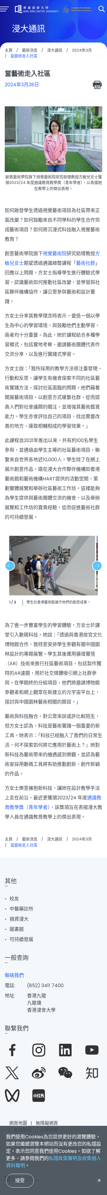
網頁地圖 (18, 1123)
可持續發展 (21, 939)
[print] (97, 85)
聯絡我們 (14, 975)
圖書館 (17, 929)
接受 (20, 1180)
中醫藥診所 (21, 908)
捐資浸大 (19, 919)
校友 (14, 898)
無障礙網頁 (47, 1123)
